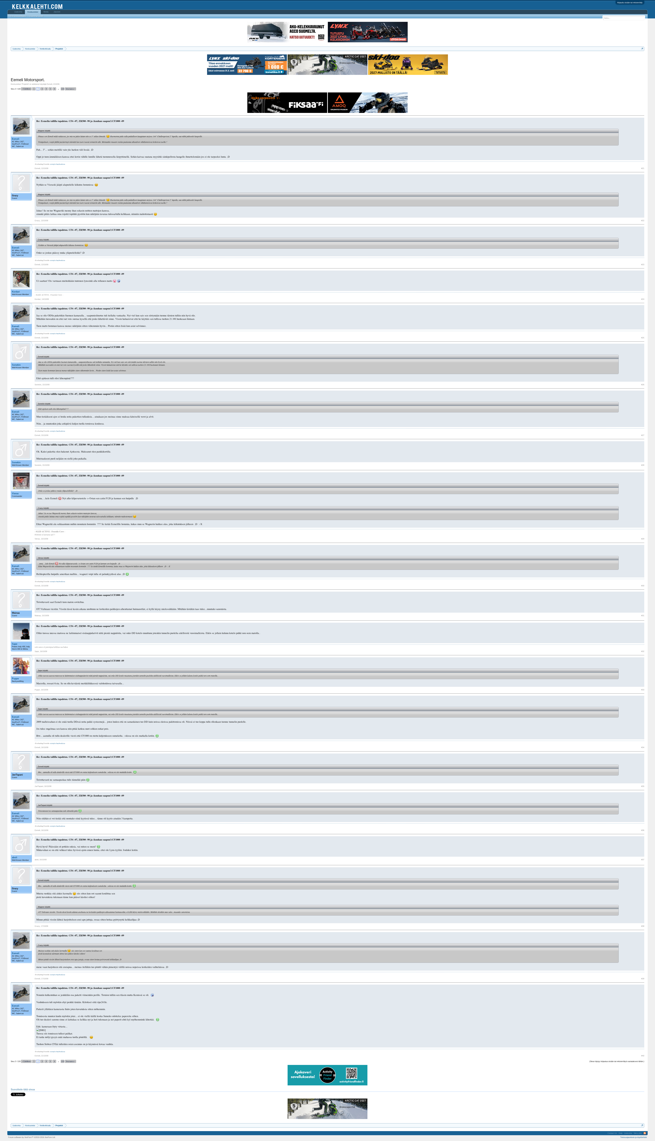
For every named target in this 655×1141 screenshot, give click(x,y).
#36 (642, 830)
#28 (642, 465)
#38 (642, 926)
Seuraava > (70, 89)
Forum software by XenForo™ (31, 1137)
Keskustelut (32, 12)
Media (45, 12)
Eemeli (49, 84)
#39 (642, 979)
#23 (642, 265)
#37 (642, 860)
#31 (642, 616)
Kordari (16, 291)
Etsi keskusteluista (18, 16)
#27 (642, 435)
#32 (642, 651)
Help (620, 1133)
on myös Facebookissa (57, 164)
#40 (642, 1056)
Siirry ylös (638, 1133)
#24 (642, 299)
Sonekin (16, 365)
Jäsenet (57, 12)
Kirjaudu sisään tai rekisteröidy (630, 3)
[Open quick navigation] (642, 49)
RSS (645, 1133)
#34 (642, 747)
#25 (642, 338)
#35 (642, 786)
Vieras (15, 493)
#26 (642, 385)
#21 (642, 168)
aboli (14, 857)
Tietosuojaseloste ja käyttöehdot (633, 1137)
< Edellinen (26, 89)
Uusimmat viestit (36, 16)
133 (62, 89)
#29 (642, 539)
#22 (642, 221)
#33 (642, 690)
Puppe (15, 678)
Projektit (25, 84)
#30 (642, 586)
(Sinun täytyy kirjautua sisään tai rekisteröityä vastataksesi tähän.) (616, 1061)
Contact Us (612, 1133)
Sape (14, 644)
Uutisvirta (18, 12)
